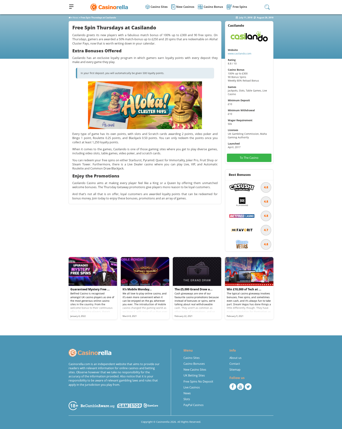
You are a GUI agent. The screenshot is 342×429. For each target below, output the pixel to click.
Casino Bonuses (194, 364)
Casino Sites (159, 7)
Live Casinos (191, 387)
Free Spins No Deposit (198, 381)
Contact (234, 364)
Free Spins (240, 7)
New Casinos (185, 7)
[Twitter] (248, 386)
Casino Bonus (213, 7)
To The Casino (249, 158)
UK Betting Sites (194, 375)
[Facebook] (232, 386)
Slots (186, 399)
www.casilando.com (239, 53)
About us (235, 358)
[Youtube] (240, 386)
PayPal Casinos (193, 405)
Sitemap (234, 370)
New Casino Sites (194, 370)
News (75, 17)
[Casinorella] (109, 7)
